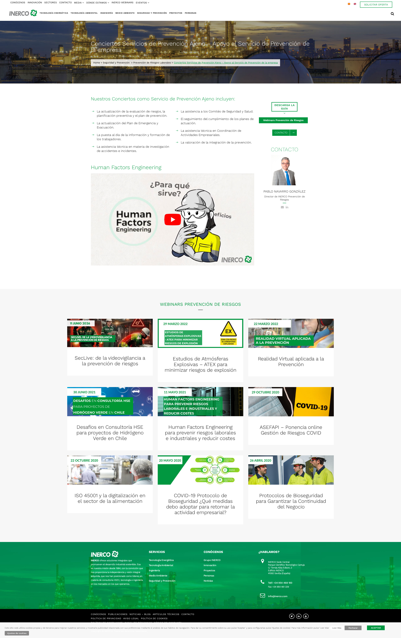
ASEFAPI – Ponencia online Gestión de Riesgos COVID (291, 430)
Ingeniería (154, 570)
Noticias (208, 580)
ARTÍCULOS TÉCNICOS (166, 614)
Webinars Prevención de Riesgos (283, 120)
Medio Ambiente (158, 575)
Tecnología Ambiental (161, 565)
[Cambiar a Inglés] (355, 4)
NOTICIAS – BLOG (140, 614)
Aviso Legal (131, 618)
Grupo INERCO (212, 560)
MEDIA (78, 2)
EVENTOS (141, 2)
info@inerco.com (277, 596)
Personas (209, 575)
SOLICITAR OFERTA (376, 4)
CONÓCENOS (17, 2)
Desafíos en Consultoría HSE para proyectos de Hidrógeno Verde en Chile (110, 432)
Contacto (187, 614)
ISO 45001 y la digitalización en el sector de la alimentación (110, 498)
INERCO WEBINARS (122, 2)
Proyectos (209, 570)
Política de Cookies (154, 618)
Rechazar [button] (353, 628)
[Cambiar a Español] (349, 4)
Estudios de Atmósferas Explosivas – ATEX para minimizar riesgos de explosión (200, 364)
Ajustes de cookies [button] (16, 633)
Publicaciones (118, 614)
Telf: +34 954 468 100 (280, 582)
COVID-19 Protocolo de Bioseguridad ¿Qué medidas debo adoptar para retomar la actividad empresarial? (200, 503)
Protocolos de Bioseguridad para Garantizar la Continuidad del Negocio (291, 501)
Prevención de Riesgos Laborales (152, 62)
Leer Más (336, 628)
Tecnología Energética (161, 560)
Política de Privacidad (106, 618)
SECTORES (50, 2)
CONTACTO (65, 2)
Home (96, 62)
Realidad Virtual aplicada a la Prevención (291, 361)
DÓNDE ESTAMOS (96, 2)
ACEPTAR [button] (376, 628)
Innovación (210, 565)
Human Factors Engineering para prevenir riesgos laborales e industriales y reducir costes (200, 432)
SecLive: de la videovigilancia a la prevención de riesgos (110, 361)
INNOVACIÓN (35, 2)
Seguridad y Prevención (116, 62)
